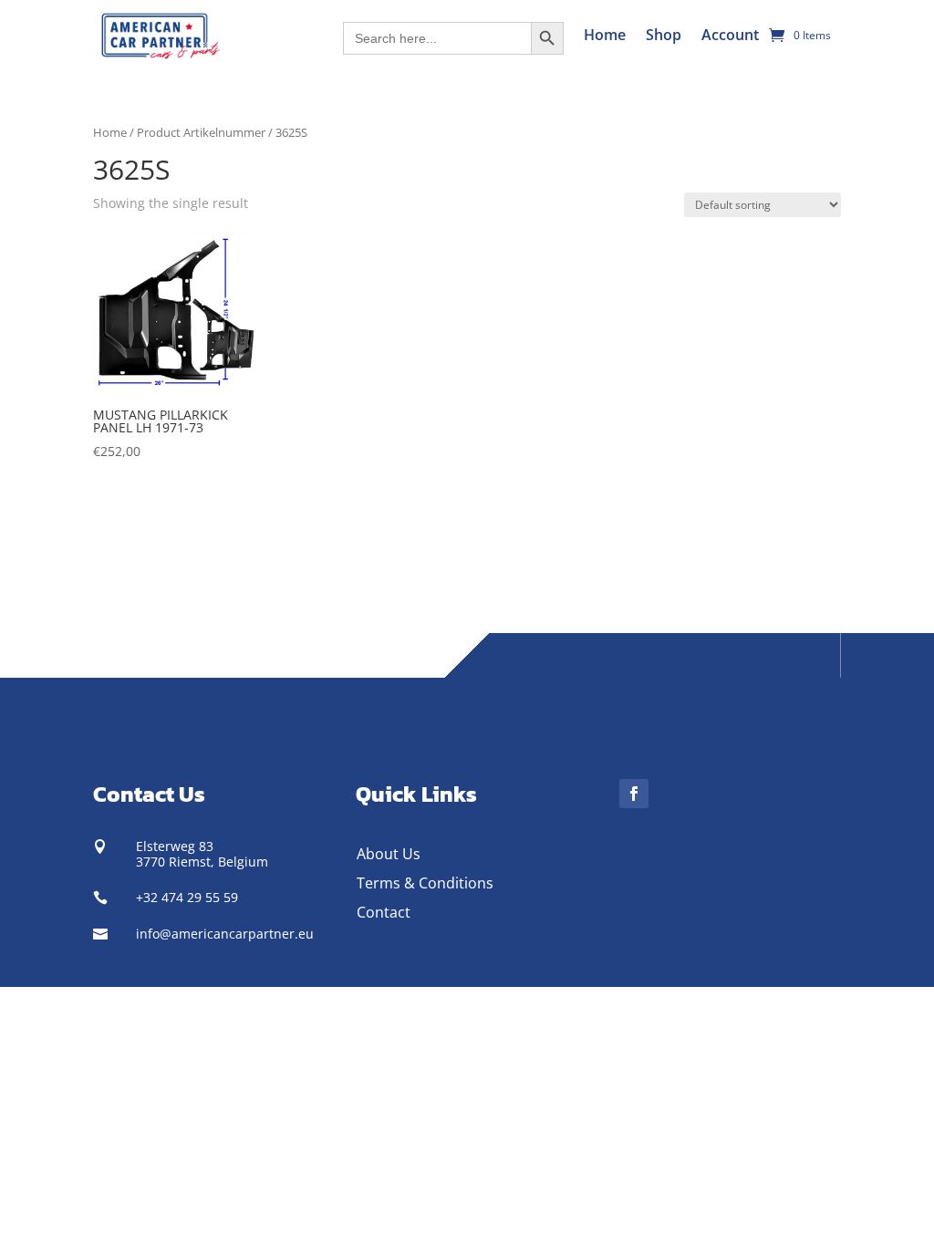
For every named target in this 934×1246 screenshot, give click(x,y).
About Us (388, 854)
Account (730, 35)
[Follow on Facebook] (634, 793)
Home (605, 35)
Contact (383, 912)
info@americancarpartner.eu (225, 933)
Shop (663, 35)
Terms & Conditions (425, 883)
